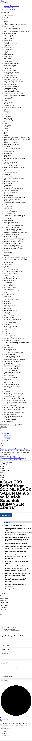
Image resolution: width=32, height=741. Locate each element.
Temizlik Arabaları (9, 375)
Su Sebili (6, 345)
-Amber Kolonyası (9, 187)
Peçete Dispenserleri (10, 405)
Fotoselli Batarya (9, 213)
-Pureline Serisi (8, 104)
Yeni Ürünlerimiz (8, 421)
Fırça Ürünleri (8, 303)
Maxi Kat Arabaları (9, 374)
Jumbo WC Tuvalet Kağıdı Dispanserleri (16, 233)
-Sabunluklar (8, 61)
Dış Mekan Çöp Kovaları (11, 77)
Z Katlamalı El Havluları (11, 368)
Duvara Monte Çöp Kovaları (12, 79)
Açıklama (7, 522)
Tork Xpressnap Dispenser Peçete (14, 412)
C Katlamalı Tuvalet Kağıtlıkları (13, 225)
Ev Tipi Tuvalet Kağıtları (11, 44)
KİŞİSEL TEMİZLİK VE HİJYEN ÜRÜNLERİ (16, 259)
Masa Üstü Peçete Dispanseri (13, 241)
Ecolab (6, 136)
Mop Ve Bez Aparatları (11, 310)
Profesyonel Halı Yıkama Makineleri (15, 203)
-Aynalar (6, 275)
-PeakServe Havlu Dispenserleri (13, 404)
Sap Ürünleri (7, 312)
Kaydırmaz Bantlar (9, 23)
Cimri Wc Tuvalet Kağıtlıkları (12, 227)
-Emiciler (6, 21)
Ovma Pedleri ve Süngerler (12, 28)
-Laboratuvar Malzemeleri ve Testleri (15, 24)
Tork (5, 390)
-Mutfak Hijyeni (8, 176)
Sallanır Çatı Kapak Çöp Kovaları (14, 93)
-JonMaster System (10, 120)
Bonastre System (9, 47)
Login (2, 727)
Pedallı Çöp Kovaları (10, 88)
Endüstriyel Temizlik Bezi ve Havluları (15, 395)
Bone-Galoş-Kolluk (9, 298)
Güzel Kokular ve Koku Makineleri (14, 217)
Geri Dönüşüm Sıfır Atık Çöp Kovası (14, 215)
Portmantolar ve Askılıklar (12, 291)
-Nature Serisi (8, 56)
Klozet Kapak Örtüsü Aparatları (13, 238)
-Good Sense (8, 118)
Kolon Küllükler (8, 252)
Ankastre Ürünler (9, 37)
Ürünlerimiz (5, 642)
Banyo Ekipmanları (9, 277)
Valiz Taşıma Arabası (10, 287)
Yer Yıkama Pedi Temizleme (12, 319)
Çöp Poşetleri (8, 98)
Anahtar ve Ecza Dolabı (11, 273)
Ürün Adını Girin (20, 424)
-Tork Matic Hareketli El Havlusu (14, 407)
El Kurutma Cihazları (10, 180)
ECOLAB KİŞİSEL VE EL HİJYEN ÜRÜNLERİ (17, 139)
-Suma (6, 130)
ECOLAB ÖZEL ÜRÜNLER (11, 143)
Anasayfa (7, 17)
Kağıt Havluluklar (9, 53)
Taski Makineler (8, 347)
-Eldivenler (7, 301)
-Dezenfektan (8, 264)
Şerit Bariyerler (8, 282)
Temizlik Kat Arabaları (10, 370)
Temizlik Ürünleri (9, 315)
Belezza (6, 42)
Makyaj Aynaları (9, 280)
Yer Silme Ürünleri (9, 317)
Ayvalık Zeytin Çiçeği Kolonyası (13, 188)
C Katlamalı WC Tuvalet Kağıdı (13, 352)
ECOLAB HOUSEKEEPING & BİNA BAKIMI (16, 137)
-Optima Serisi (8, 58)
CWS (5, 100)
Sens (5, 330)
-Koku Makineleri (9, 54)
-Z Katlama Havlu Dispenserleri (13, 416)
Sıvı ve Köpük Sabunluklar (12, 245)
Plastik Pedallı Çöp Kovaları (12, 90)
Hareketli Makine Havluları (12, 358)
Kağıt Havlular (8, 208)
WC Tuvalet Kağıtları (10, 414)
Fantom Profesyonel (10, 192)
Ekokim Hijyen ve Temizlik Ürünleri (14, 158)
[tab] (18, 522)
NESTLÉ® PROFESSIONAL (12, 270)
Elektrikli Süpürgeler (10, 201)
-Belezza (6, 111)
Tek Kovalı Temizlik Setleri (12, 386)
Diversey (6, 109)
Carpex (6, 51)
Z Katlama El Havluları (10, 211)
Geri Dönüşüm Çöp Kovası (12, 83)
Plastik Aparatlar (9, 289)
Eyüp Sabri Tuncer (9, 183)
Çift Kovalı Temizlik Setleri (12, 384)
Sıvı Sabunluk (8, 40)
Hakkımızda (5, 649)
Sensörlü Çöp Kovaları (11, 97)
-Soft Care (7, 127)
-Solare (6, 128)
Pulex (5, 293)
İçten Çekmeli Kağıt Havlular (13, 361)
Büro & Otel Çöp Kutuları (11, 74)
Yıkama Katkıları (9, 151)
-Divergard (7, 114)
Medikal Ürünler (8, 263)
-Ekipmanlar (7, 116)
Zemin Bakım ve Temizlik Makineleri (14, 197)
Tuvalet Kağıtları (9, 210)
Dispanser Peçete (9, 354)
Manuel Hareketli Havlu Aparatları (14, 240)
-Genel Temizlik (8, 164)
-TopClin (6, 157)
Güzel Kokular (8, 218)
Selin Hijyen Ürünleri (10, 321)
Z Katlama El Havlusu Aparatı (13, 247)
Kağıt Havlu (7, 46)
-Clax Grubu (7, 113)
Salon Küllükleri (8, 254)
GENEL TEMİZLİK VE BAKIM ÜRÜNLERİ (15, 257)
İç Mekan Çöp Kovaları (11, 84)
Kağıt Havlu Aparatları (10, 326)
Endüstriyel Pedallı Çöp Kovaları (14, 81)
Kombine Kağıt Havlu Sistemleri (13, 248)
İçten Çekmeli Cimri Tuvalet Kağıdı (14, 360)
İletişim (4, 657)
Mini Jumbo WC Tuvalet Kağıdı (13, 365)
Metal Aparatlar (9, 268)
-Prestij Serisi (8, 60)
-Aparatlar (7, 391)
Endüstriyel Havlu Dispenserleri (13, 393)
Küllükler (6, 250)
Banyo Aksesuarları (10, 224)
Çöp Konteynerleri (9, 76)
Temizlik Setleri (8, 382)
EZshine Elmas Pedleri (11, 190)
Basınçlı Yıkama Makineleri (12, 199)
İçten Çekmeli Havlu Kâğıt (12, 397)
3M (5, 19)
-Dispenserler (8, 206)
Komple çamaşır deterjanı (12, 148)
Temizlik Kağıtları (9, 351)
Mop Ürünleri (7, 308)
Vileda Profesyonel (10, 418)
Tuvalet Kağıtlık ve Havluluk (12, 284)
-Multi (5, 121)
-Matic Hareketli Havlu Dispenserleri (15, 400)
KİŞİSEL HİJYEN (8, 174)
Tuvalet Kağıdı (8, 328)
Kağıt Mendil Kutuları (10, 236)
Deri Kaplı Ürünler (9, 106)
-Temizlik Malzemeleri (10, 33)
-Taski (5, 132)
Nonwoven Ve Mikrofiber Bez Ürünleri (15, 402)
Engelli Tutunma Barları (11, 181)
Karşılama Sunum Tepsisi (11, 278)
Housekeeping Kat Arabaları (12, 372)
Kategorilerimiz (8, 16)
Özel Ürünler (7, 125)
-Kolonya (6, 266)
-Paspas (6, 30)
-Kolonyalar (7, 185)
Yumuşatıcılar (8, 153)
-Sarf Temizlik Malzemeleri (12, 63)
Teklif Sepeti (6, 645)
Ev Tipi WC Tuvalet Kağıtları (12, 356)
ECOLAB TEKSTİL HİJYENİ (12, 144)
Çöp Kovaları (7, 68)
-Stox (5, 171)
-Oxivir (5, 123)
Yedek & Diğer (8, 388)
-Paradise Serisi (9, 102)
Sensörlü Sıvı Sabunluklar (12, 344)
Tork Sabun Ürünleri (10, 411)
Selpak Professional (10, 322)
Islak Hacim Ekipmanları (11, 222)
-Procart (6, 194)
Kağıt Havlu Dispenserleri (11, 234)
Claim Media (12, 681)
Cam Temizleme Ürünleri (11, 300)
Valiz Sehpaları (8, 285)
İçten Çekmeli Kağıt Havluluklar (13, 231)
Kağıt (5, 331)
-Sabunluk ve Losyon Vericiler (13, 243)
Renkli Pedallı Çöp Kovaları (12, 91)
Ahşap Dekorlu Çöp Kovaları (12, 72)
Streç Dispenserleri (10, 314)
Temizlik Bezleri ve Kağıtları (12, 367)
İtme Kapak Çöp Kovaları (11, 86)
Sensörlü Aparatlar (10, 335)
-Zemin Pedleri (8, 35)
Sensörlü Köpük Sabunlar (12, 340)
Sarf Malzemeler (9, 294)
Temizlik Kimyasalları (10, 377)
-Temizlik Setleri (9, 195)
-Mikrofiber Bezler (9, 26)
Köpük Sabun (8, 379)
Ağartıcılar (7, 146)
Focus (5, 204)
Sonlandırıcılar (8, 150)
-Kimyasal (7, 333)
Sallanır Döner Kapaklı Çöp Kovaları (15, 95)
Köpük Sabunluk (9, 39)
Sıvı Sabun (7, 381)
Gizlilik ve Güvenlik (7, 676)
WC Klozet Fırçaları (10, 420)
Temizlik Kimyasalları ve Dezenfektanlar (16, 31)
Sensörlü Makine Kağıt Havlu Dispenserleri (17, 342)
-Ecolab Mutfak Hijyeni (11, 141)
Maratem (6, 255)
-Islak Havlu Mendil (9, 363)
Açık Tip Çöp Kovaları (10, 70)
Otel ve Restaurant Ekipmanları (13, 271)
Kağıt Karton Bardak (10, 305)
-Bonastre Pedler (9, 49)
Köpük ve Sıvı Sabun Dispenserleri (14, 398)
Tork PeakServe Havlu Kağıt (12, 409)
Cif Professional (9, 67)
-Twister (6, 134)
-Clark (5, 169)
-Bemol (6, 160)
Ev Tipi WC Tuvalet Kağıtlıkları (13, 229)
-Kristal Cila (7, 307)
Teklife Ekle (6, 515)
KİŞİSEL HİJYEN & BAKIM (11, 166)
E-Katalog (5, 653)
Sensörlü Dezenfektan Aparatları (14, 338)
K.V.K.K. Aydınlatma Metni (9, 669)
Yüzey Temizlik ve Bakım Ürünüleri (14, 167)
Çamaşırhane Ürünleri (10, 162)
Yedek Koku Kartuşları (10, 65)
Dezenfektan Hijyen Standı (12, 107)
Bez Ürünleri (7, 296)
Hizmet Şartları (6, 673)
